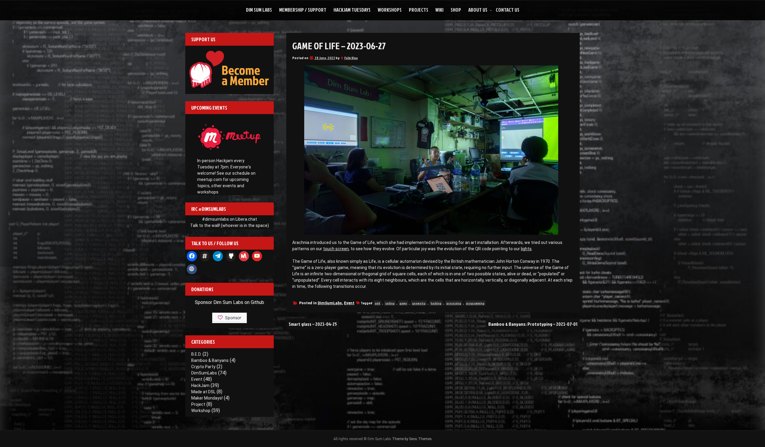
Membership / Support (302, 9)
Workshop (200, 410)
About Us (477, 9)
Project (198, 404)
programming (475, 303)
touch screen (336, 248)
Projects (418, 9)
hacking (436, 303)
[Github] (231, 256)
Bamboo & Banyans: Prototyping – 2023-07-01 (532, 324)
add (377, 303)
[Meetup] (243, 256)
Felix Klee (351, 57)
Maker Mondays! (207, 398)
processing (453, 303)
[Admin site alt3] (191, 269)
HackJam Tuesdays (352, 9)
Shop (456, 9)
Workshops (390, 9)
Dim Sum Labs (259, 9)
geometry (419, 303)
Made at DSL (203, 391)
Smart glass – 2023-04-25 (313, 324)
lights (526, 248)
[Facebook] (191, 256)
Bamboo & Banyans (210, 360)
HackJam (200, 385)
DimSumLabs (330, 303)
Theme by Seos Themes (412, 439)
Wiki (439, 9)
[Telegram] (217, 256)
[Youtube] (257, 256)
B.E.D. (196, 354)
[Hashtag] (205, 256)
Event (349, 303)
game (403, 303)
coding (389, 303)
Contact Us (507, 9)
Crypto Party (203, 366)
